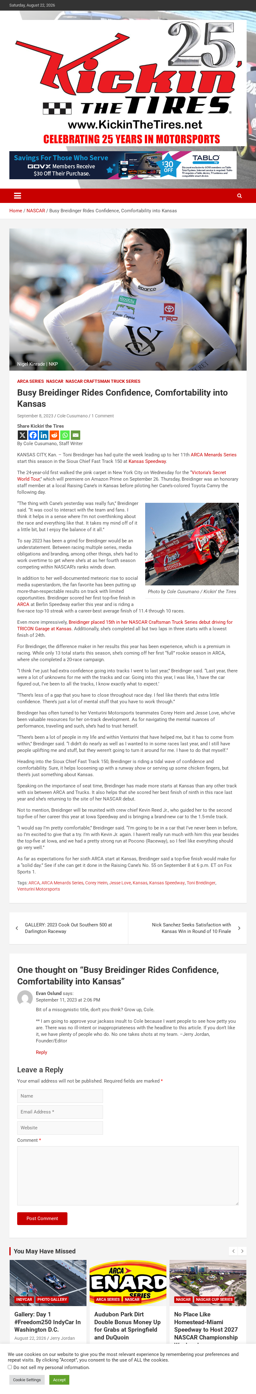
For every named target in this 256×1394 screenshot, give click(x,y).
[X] (22, 435)
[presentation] (233, 1251)
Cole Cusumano (72, 415)
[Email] (75, 435)
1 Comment (102, 415)
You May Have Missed (45, 1251)
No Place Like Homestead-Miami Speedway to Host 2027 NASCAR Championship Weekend (206, 1330)
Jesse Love (120, 882)
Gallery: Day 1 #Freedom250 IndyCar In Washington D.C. (47, 1322)
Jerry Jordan (62, 1338)
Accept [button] (59, 1379)
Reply (41, 1052)
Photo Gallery (52, 1299)
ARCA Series (30, 381)
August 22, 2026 (30, 1338)
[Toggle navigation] (17, 196)
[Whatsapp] (65, 435)
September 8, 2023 (35, 415)
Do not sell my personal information (51, 1367)
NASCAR (54, 381)
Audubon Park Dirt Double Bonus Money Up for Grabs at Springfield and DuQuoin (127, 1326)
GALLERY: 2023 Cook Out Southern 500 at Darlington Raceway (68, 928)
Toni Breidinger (201, 882)
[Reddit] (54, 435)
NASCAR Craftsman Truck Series (103, 381)
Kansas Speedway (147, 461)
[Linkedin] (43, 435)
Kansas (140, 882)
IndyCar (24, 1299)
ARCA (23, 604)
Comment (29, 1140)
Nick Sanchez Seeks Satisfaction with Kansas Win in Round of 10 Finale (191, 928)
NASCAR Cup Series (214, 1299)
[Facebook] (33, 435)
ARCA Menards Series (214, 455)
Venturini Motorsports (38, 889)
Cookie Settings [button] (27, 1379)
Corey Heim (96, 882)
